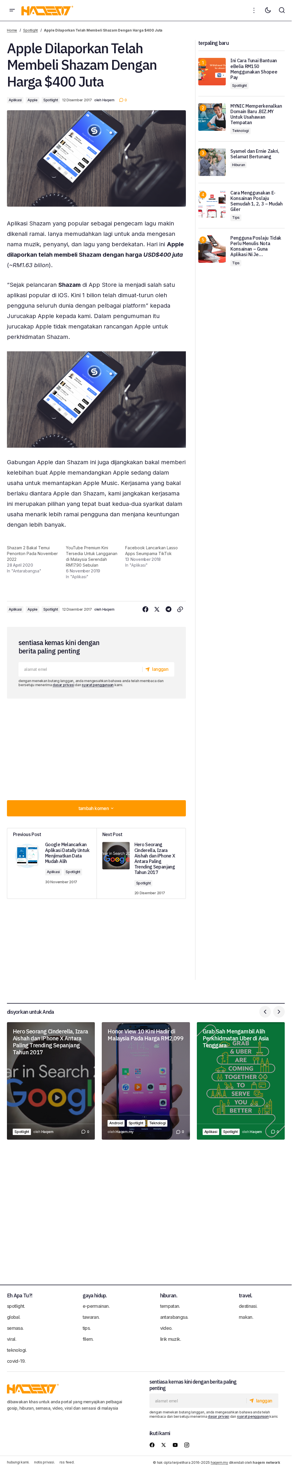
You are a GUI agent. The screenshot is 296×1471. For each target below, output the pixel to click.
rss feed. (67, 1462)
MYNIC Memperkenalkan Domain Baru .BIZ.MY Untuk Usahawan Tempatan (256, 114)
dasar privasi (63, 685)
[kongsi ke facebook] (145, 609)
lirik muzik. (170, 1339)
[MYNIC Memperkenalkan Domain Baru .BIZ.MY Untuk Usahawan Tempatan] (212, 117)
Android (116, 1123)
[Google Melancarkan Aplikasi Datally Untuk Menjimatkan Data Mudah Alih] (52, 863)
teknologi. (17, 1350)
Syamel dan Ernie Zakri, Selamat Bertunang (254, 153)
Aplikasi (15, 100)
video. (166, 1328)
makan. (246, 1317)
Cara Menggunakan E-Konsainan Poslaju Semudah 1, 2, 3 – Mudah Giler (256, 201)
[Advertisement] (98, 748)
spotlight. (16, 1306)
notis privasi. (44, 1462)
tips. (87, 1328)
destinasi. (248, 1306)
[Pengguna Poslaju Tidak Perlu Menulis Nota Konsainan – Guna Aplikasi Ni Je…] (212, 249)
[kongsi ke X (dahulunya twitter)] (157, 609)
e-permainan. (96, 1306)
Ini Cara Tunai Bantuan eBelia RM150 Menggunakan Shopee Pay (253, 69)
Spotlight (30, 30)
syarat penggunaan (98, 685)
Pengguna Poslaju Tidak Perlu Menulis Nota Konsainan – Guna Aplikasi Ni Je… (255, 246)
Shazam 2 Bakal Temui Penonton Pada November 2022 (32, 553)
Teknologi (240, 130)
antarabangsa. (174, 1317)
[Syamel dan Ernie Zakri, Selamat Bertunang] (212, 162)
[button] (12, 10)
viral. (11, 1339)
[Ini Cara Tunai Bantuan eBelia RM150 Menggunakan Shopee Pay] (212, 71)
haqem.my (219, 1462)
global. (14, 1317)
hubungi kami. (18, 1462)
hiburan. (168, 1295)
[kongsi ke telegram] (168, 609)
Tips (236, 217)
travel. (245, 1295)
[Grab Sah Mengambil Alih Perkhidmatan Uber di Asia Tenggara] (241, 1081)
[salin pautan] (180, 609)
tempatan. (170, 1306)
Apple (32, 100)
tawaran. (91, 1317)
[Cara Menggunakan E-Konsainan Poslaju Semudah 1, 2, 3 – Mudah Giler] (212, 204)
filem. (88, 1339)
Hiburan (238, 165)
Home (12, 30)
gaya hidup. (95, 1295)
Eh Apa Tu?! (19, 1295)
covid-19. (16, 1361)
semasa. (15, 1328)
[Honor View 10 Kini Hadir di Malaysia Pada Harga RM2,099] (146, 1081)
